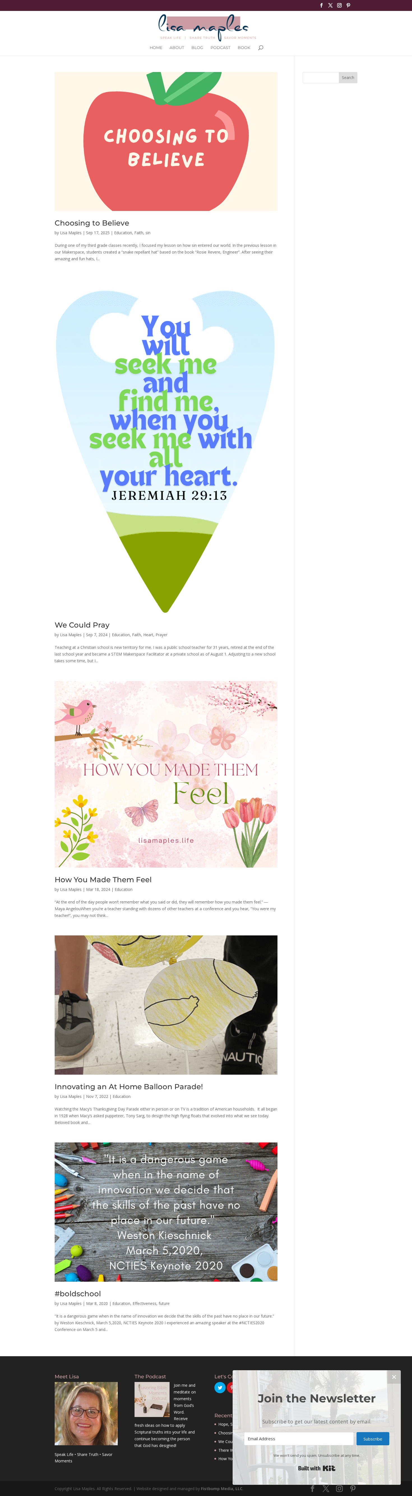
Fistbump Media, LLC (221, 1488)
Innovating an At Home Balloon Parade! (129, 1086)
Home (156, 48)
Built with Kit (316, 1468)
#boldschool (78, 1293)
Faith (138, 232)
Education (123, 232)
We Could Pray (82, 625)
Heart (148, 634)
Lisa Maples (71, 232)
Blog (197, 48)
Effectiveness (144, 1303)
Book (244, 48)
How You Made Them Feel (103, 879)
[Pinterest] (348, 7)
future (164, 1303)
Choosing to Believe (92, 223)
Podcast (220, 48)
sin (148, 232)
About (177, 48)
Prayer (161, 634)
